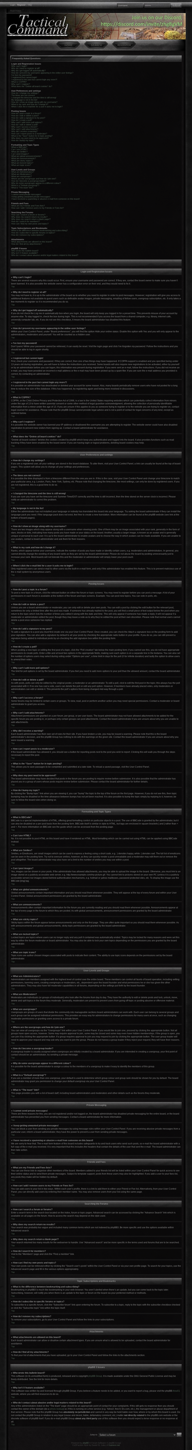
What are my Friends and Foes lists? (28, 206)
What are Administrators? (22, 172)
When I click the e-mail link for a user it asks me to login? (37, 106)
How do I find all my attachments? (26, 244)
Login (12, 5)
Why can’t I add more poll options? (26, 122)
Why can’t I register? (20, 84)
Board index (15, 11)
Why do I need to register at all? (25, 68)
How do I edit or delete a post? (25, 115)
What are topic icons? (21, 165)
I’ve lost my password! (21, 75)
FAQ (30, 5)
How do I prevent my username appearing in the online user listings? (42, 73)
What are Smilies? (19, 151)
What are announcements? (23, 158)
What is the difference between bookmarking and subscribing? (39, 230)
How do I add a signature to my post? (28, 118)
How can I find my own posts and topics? (30, 224)
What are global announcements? (26, 156)
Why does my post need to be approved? (30, 138)
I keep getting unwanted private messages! (30, 197)
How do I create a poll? (21, 120)
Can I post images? (20, 154)
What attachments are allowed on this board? (31, 242)
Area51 (176, 1391)
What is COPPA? (19, 82)
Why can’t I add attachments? (24, 129)
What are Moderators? (21, 174)
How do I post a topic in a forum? (26, 113)
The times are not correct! (23, 95)
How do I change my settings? (25, 93)
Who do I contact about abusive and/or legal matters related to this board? (44, 255)
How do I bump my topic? (22, 140)
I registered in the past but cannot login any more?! (34, 79)
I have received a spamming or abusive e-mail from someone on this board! (45, 199)
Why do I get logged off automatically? (28, 70)
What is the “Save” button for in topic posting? (31, 136)
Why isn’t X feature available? (24, 253)
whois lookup (56, 1409)
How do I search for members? (25, 221)
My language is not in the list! (24, 100)
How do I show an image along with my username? (34, 102)
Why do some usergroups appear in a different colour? (36, 183)
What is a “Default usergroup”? (25, 185)
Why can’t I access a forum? (24, 127)
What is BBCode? (19, 147)
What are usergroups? (21, 176)
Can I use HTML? (19, 149)
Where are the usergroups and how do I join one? (33, 178)
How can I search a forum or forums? (28, 215)
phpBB (86, 1443)
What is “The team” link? (22, 188)
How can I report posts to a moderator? (29, 133)
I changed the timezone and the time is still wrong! (33, 97)
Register (21, 5)
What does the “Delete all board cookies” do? (31, 86)
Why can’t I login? (19, 66)
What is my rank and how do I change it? (29, 104)
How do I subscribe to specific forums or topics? (33, 233)
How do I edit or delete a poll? (24, 124)
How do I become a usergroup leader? (28, 181)
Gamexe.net (114, 1445)
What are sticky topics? (22, 160)
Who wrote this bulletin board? (24, 251)
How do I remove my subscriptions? (27, 235)
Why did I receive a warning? (24, 131)
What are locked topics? (22, 163)
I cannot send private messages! (26, 194)
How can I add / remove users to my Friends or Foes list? (37, 208)
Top (13, 286)
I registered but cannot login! (24, 77)
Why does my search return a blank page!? (31, 219)
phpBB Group (95, 1376)
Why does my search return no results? (29, 217)
